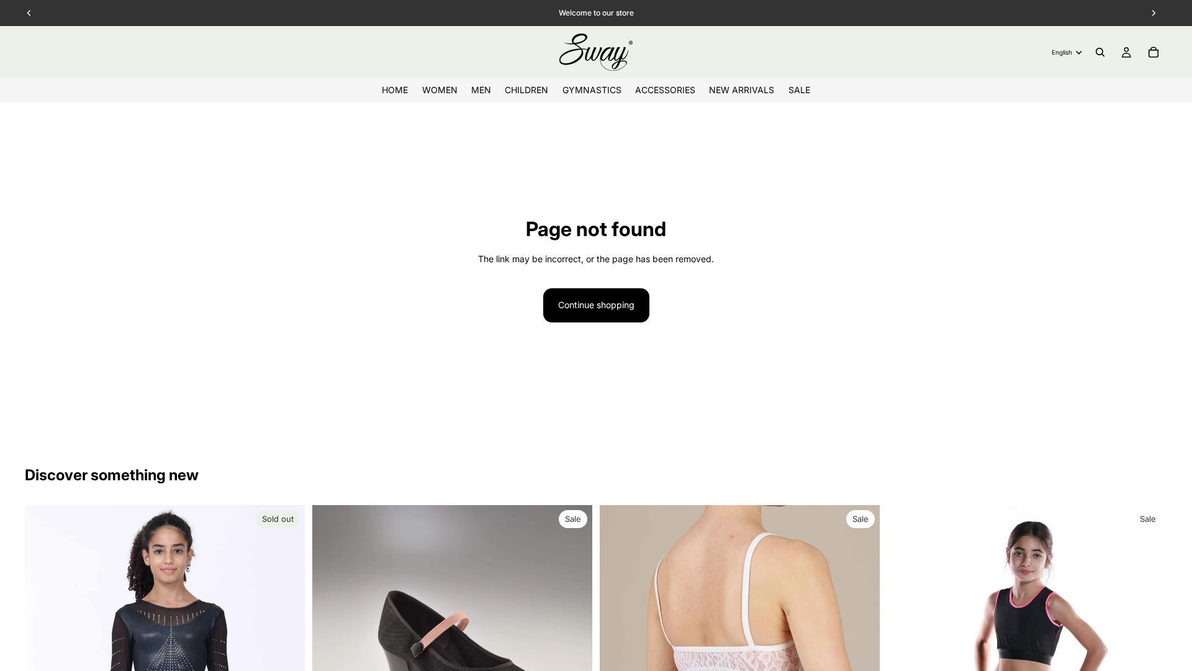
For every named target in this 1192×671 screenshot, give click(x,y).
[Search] (1100, 52)
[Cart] (1153, 52)
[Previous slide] (905, 645)
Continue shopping (596, 304)
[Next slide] (1148, 645)
